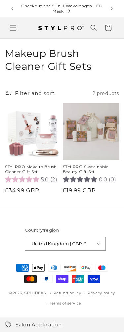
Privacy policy (101, 293)
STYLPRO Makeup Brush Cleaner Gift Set (31, 169)
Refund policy (67, 293)
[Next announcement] (111, 8)
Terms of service (65, 303)
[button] (13, 28)
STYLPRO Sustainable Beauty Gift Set (85, 169)
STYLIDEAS (35, 293)
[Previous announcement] (12, 8)
